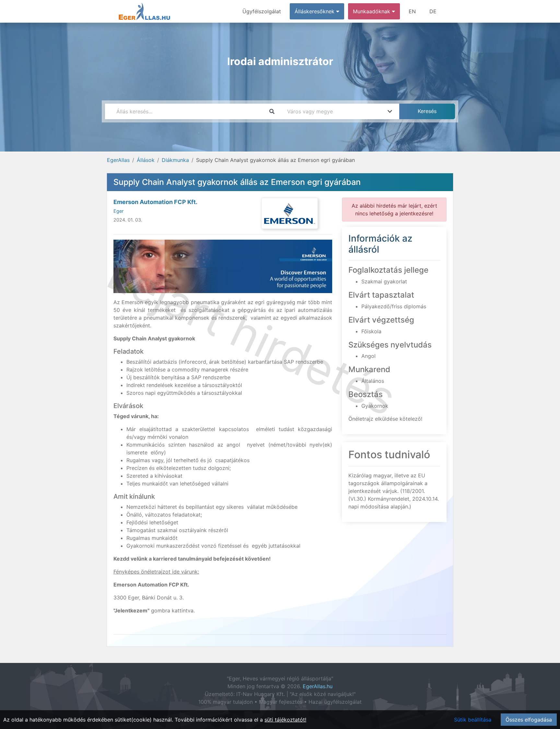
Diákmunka (175, 160)
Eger (118, 211)
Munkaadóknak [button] (372, 11)
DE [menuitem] (433, 11)
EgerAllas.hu (317, 686)
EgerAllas (118, 160)
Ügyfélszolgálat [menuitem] (261, 11)
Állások (146, 160)
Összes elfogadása (529, 719)
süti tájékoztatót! (285, 719)
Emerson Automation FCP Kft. (155, 202)
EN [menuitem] (412, 11)
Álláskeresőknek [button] (315, 11)
